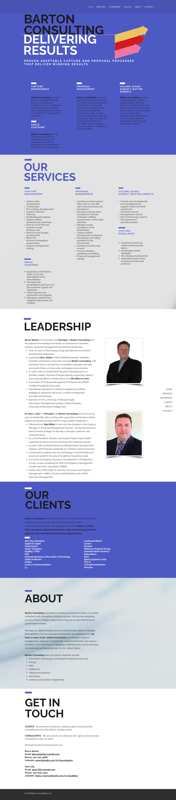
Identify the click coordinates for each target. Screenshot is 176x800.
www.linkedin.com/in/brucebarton (54, 760)
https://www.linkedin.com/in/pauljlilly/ (57, 775)
